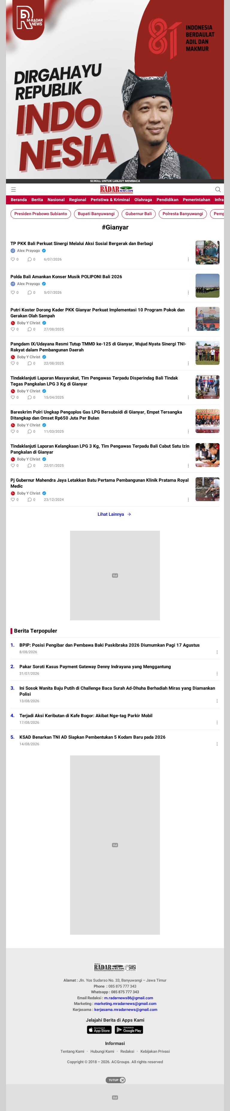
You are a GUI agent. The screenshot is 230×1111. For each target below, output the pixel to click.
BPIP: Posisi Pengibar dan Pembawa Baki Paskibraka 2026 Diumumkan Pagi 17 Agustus (109, 645)
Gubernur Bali (138, 214)
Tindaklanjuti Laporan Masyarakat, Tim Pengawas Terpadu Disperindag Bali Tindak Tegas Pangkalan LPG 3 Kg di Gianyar (94, 381)
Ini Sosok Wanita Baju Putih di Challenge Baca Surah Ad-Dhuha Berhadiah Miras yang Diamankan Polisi (117, 691)
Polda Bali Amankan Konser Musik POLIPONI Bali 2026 (66, 277)
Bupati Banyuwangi (96, 214)
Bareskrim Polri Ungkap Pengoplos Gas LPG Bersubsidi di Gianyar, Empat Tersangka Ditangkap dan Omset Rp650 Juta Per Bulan (96, 415)
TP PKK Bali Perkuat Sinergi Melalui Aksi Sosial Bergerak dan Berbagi (81, 244)
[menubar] (13, 189)
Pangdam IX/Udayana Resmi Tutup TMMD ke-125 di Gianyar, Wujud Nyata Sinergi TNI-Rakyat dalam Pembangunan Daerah (98, 347)
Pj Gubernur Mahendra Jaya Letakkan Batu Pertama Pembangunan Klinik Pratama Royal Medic (99, 483)
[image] (208, 252)
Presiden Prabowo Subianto (40, 214)
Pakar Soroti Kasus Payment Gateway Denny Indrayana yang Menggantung (95, 667)
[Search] (218, 189)
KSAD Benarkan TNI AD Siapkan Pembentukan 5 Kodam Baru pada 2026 (92, 737)
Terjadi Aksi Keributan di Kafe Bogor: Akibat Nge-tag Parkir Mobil (85, 716)
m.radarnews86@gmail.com (128, 998)
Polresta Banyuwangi (183, 214)
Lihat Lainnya (111, 514)
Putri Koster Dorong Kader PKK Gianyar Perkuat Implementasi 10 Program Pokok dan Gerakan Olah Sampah (97, 313)
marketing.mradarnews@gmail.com (125, 1003)
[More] (188, 259)
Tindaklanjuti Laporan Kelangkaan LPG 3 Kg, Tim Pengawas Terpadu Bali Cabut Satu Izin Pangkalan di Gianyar (99, 449)
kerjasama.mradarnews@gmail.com (125, 1009)
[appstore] (99, 1031)
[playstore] (129, 1031)
